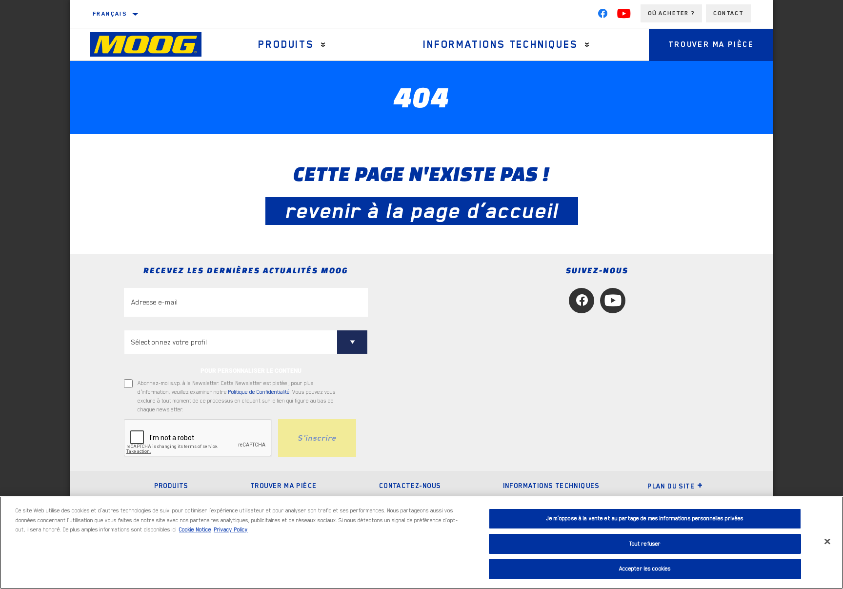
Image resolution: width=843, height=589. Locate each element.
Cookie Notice (195, 530)
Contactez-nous (410, 485)
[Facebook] (602, 15)
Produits (286, 44)
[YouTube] (624, 15)
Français (110, 13)
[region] (421, 542)
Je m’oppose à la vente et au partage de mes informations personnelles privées (644, 518)
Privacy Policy (231, 530)
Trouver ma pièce (711, 44)
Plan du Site (671, 486)
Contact (728, 13)
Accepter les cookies (645, 569)
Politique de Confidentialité (259, 392)
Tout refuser (645, 544)
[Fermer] (827, 541)
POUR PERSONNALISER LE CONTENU (251, 370)
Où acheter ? (671, 13)
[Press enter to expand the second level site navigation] (323, 45)
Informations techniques (500, 44)
